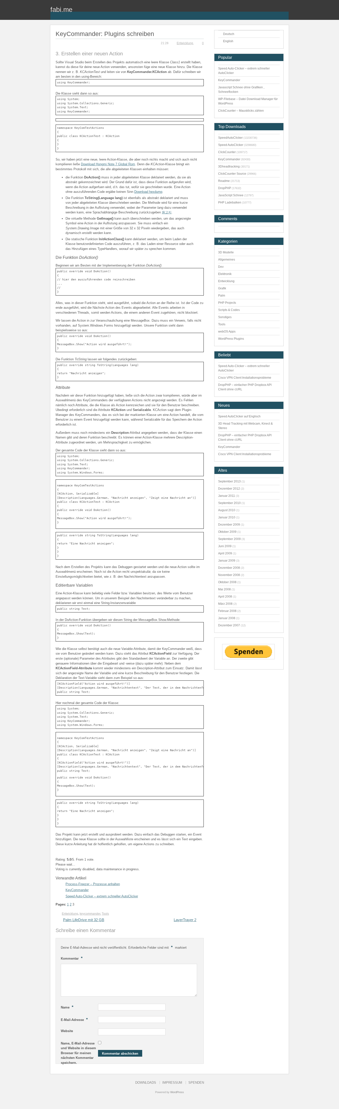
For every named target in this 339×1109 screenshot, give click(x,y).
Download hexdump (148, 192)
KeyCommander (77, 890)
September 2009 (229, 539)
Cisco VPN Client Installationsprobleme (244, 377)
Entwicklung (185, 43)
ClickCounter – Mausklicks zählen (241, 110)
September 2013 (229, 481)
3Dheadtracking (229, 166)
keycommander (90, 913)
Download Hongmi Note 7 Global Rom (108, 164)
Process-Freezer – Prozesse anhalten (93, 884)
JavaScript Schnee (230, 195)
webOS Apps (227, 331)
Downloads (145, 1082)
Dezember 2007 (229, 625)
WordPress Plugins (231, 338)
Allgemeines (226, 259)
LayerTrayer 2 (185, 920)
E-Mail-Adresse (74, 1019)
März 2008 (225, 603)
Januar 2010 (226, 517)
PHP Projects (227, 302)
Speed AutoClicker (230, 145)
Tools (105, 913)
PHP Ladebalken (229, 202)
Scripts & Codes (229, 310)
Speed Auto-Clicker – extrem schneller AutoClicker (102, 896)
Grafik (222, 288)
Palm (221, 295)
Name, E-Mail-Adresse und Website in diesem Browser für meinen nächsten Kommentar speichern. (78, 1053)
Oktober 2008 (227, 582)
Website (67, 1031)
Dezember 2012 (229, 488)
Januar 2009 (226, 560)
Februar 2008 (227, 611)
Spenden (196, 1082)
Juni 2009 (225, 546)
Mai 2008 (224, 589)
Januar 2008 (226, 618)
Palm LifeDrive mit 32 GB (83, 920)
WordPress (177, 1092)
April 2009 (225, 553)
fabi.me (61, 9)
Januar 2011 (226, 496)
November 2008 (229, 575)
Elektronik (225, 274)
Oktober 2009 (227, 532)
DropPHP (224, 188)
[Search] (285, 12)
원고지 (166, 212)
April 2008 (225, 596)
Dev (221, 267)
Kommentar (72, 958)
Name (67, 1007)
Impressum (172, 1082)
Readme (224, 181)
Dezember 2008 (229, 568)
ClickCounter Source (232, 173)
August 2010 (226, 510)
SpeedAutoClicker (230, 137)
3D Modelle (226, 252)
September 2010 (229, 503)
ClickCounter (227, 152)
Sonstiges (225, 317)
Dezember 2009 (229, 524)
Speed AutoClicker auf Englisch (239, 416)
